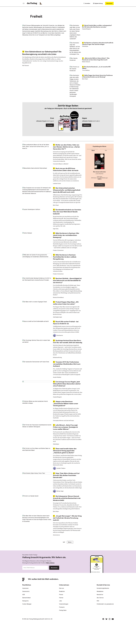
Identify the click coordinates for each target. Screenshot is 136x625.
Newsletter (100, 594)
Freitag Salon (62, 610)
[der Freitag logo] (32, 3)
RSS (98, 601)
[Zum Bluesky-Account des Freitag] (106, 619)
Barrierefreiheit (26, 597)
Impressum (25, 588)
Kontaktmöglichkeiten (103, 588)
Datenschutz (26, 591)
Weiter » (70, 542)
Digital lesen (87, 125)
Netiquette (25, 601)
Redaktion (62, 591)
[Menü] (23, 3)
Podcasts (62, 607)
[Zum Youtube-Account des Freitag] (113, 619)
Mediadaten (100, 591)
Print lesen (49, 125)
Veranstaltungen (63, 604)
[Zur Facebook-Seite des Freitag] (103, 619)
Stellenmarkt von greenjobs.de (105, 604)
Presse (61, 594)
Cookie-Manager (26, 604)
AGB (23, 594)
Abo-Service (100, 597)
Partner (61, 597)
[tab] (93, 150)
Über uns (61, 588)
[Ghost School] (99, 162)
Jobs (60, 601)
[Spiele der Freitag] (41, 3)
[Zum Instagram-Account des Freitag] (109, 619)
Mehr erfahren (50, 562)
